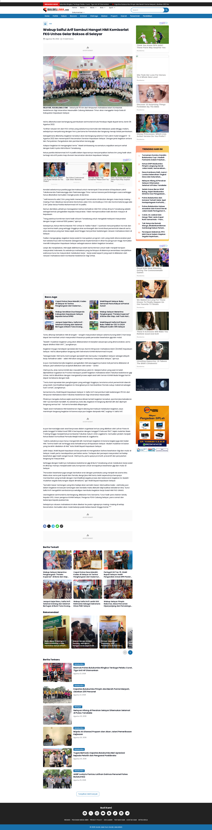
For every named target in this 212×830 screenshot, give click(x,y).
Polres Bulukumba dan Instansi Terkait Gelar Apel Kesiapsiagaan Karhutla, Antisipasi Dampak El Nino (154, 200)
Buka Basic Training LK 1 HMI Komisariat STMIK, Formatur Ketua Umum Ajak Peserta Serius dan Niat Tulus (55, 643)
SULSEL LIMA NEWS (115, 827)
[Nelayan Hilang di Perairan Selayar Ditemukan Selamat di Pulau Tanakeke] (57, 715)
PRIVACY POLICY (96, 820)
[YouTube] (103, 813)
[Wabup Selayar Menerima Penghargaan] (93, 315)
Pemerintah (135, 16)
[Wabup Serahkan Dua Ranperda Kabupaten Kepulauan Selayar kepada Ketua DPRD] (49, 315)
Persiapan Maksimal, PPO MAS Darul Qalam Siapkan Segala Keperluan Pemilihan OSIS (153, 234)
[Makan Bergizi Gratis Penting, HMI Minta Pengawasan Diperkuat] (84, 632)
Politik (55, 16)
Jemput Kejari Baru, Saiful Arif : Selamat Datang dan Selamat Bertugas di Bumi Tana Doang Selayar (69, 324)
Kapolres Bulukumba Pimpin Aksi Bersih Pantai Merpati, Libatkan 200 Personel (119, 4)
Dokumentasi (77, 12)
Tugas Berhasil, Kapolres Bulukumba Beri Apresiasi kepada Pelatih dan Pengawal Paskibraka (99, 754)
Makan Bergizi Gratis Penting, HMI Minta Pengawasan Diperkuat (83, 643)
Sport (111, 7)
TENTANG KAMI (119, 820)
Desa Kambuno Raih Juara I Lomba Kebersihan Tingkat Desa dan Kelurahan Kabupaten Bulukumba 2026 (154, 174)
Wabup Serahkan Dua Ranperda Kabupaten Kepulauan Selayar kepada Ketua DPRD (69, 314)
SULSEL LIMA (100, 827)
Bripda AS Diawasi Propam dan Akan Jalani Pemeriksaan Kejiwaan (102, 732)
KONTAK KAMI (132, 820)
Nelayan (78, 707)
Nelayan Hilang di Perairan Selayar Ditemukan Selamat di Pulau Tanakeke (101, 711)
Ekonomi (73, 16)
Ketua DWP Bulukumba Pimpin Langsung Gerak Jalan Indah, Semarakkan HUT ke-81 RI (153, 166)
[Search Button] (166, 10)
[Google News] (109, 813)
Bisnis (92, 7)
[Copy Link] (61, 526)
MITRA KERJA (143, 820)
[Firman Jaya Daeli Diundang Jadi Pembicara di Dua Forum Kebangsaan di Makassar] (112, 632)
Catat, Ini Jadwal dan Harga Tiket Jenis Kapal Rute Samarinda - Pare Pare (152, 217)
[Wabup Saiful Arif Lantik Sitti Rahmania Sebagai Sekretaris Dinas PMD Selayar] (87, 589)
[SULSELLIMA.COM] (56, 10)
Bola (101, 7)
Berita (82, 7)
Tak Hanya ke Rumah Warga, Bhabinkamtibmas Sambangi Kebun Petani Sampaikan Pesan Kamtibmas (154, 225)
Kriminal (83, 16)
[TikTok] (115, 813)
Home (74, 7)
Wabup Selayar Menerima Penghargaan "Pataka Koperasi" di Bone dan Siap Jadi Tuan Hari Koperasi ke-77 (114, 314)
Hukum (64, 16)
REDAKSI (67, 820)
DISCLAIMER (108, 820)
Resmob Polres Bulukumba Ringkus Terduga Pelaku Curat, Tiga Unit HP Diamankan (102, 669)
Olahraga (94, 16)
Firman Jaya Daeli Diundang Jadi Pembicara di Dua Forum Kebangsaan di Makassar (112, 643)
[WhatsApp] (57, 526)
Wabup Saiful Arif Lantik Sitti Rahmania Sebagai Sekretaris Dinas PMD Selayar (86, 603)
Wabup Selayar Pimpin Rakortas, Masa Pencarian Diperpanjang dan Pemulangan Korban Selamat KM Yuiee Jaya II (118, 603)
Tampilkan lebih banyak (87, 794)
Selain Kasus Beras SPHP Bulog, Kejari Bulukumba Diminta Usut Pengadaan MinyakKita (153, 191)
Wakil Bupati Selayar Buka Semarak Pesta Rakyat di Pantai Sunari (114, 303)
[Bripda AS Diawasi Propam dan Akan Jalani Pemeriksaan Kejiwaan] (57, 736)
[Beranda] (45, 23)
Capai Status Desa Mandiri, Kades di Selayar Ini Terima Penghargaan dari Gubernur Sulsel (70, 303)
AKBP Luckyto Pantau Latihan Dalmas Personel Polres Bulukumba (100, 775)
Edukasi (104, 16)
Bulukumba (79, 664)
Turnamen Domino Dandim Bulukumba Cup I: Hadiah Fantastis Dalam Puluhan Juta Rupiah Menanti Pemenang (154, 157)
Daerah (124, 16)
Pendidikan (147, 16)
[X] (49, 526)
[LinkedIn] (121, 813)
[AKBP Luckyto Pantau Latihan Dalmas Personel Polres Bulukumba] (57, 778)
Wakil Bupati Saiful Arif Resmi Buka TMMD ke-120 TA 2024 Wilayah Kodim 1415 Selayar (113, 324)
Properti (114, 16)
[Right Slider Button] (130, 652)
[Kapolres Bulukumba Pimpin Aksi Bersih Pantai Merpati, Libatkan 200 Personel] (57, 693)
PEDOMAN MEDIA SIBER (80, 820)
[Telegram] (53, 526)
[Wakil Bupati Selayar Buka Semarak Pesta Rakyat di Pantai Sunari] (93, 304)
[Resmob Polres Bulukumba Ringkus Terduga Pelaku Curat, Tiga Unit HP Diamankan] (57, 672)
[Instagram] (97, 813)
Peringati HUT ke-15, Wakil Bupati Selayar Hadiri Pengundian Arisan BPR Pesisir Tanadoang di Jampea (117, 574)
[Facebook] (44, 526)
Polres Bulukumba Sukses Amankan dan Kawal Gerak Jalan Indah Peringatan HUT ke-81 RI (154, 208)
